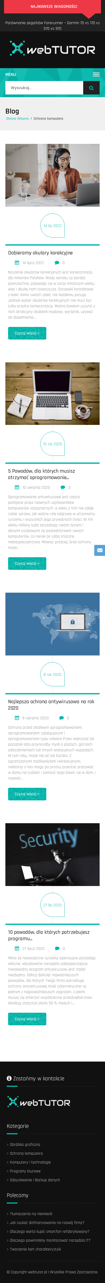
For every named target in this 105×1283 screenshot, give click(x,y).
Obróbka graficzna (25, 1144)
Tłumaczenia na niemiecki (31, 1213)
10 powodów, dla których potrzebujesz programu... (49, 935)
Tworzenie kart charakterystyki (35, 1249)
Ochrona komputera (26, 1153)
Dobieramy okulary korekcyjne (40, 252)
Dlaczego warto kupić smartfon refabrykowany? (49, 1231)
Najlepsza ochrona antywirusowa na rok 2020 (51, 705)
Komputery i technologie (30, 1162)
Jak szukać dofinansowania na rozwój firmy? (47, 1222)
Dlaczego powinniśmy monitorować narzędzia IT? (50, 1240)
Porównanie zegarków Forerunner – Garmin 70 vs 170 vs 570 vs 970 (52, 25)
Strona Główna (17, 118)
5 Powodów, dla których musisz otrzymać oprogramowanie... (41, 474)
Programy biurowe (25, 1171)
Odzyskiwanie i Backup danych (35, 1180)
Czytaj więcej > (27, 333)
